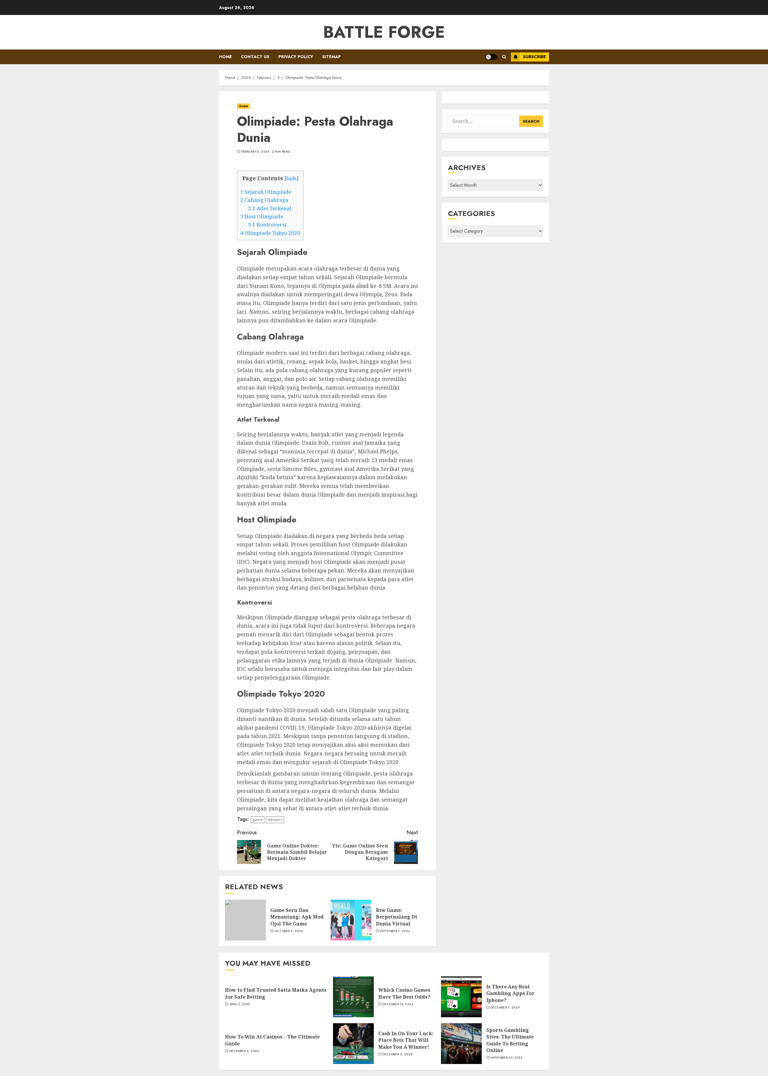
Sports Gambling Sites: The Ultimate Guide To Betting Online (510, 1040)
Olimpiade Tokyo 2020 (270, 232)
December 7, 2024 (505, 1008)
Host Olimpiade (261, 216)
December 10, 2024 (397, 1004)
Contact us (255, 57)
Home (225, 57)
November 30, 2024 (506, 1058)
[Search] (504, 57)
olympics (275, 819)
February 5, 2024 (255, 152)
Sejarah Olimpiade (265, 191)
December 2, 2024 (397, 1054)
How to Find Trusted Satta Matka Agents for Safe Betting (275, 993)
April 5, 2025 (239, 1004)
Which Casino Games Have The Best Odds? (404, 993)
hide (291, 178)
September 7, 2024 (395, 931)
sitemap (331, 57)
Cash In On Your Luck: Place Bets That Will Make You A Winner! (406, 1040)
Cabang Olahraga (264, 199)
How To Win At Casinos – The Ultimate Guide (272, 1040)
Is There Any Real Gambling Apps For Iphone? (510, 993)
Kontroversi (267, 224)
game (257, 819)
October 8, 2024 (288, 931)
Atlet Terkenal (270, 208)
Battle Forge (384, 32)
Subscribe (534, 57)
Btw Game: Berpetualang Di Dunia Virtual (396, 917)
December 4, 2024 (244, 1051)
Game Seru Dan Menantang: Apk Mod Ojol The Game (297, 917)
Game (243, 106)
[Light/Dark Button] (491, 57)
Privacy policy (295, 57)
